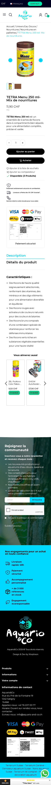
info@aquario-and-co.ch (29, 714)
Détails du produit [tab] (21, 262)
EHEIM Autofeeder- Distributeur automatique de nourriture (35, 382)
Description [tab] (16, 255)
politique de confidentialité (31, 518)
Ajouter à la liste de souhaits (24, 168)
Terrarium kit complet (25, 771)
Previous (10, 60)
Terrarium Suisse (14, 765)
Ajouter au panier (25, 151)
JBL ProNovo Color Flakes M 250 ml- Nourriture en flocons (15, 382)
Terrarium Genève (34, 765)
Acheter (27, 160)
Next (41, 60)
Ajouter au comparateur (22, 172)
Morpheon (33, 654)
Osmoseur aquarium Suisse (16, 768)
